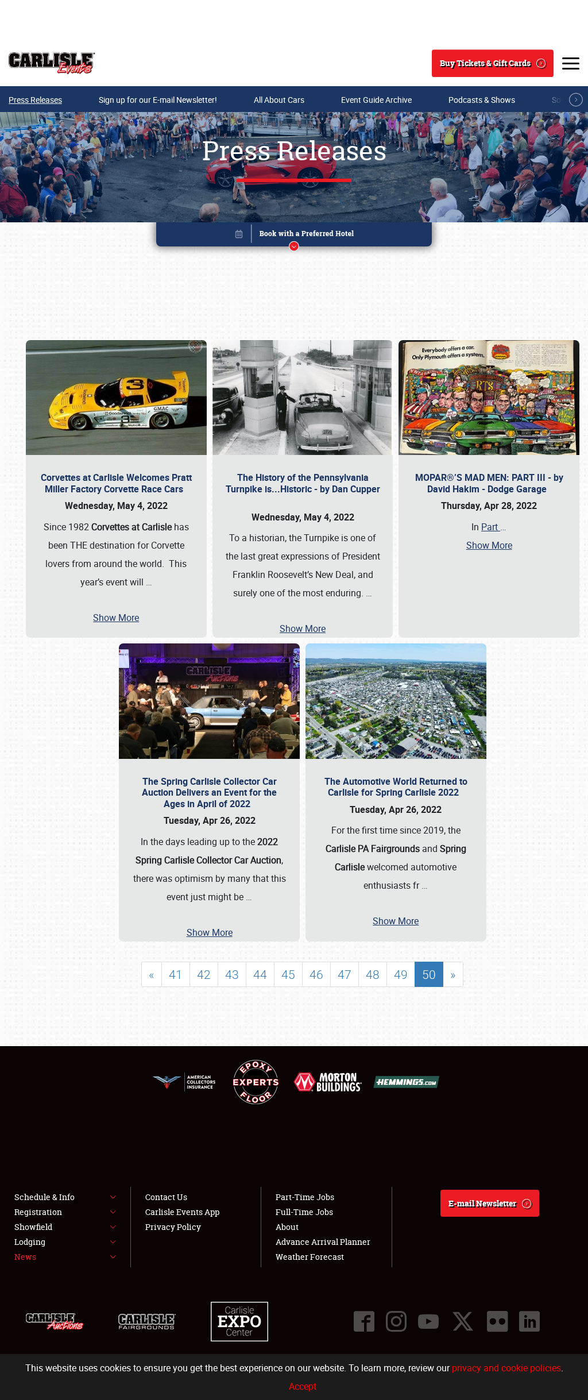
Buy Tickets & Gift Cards (485, 62)
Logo (52, 63)
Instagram (396, 1321)
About (287, 1226)
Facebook (364, 1321)
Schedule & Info (44, 1196)
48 (373, 974)
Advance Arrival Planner (323, 1241)
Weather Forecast (310, 1256)
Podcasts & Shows (481, 99)
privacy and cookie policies (506, 1368)
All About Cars (279, 99)
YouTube (428, 1321)
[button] (294, 236)
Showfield (33, 1226)
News (25, 1256)
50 (429, 974)
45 (288, 974)
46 (316, 974)
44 (260, 974)
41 (176, 974)
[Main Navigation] (570, 63)
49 (401, 974)
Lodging (29, 1241)
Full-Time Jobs (304, 1211)
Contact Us (166, 1196)
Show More (116, 617)
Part (493, 526)
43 (232, 974)
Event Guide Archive (376, 99)
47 (344, 974)
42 (204, 974)
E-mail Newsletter (482, 1203)
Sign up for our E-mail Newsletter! (158, 99)
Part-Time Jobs (305, 1196)
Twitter (462, 1321)
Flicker (497, 1321)
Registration (38, 1211)
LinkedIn (529, 1321)
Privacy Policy (173, 1226)
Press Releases (35, 99)
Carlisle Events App (182, 1211)
